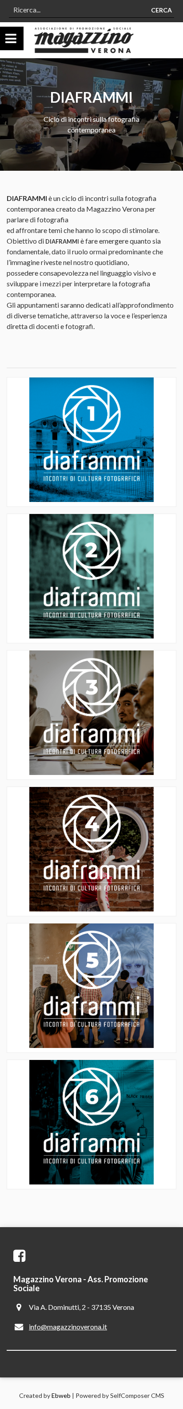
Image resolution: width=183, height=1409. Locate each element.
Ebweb (61, 1395)
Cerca (161, 10)
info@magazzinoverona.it (68, 1326)
